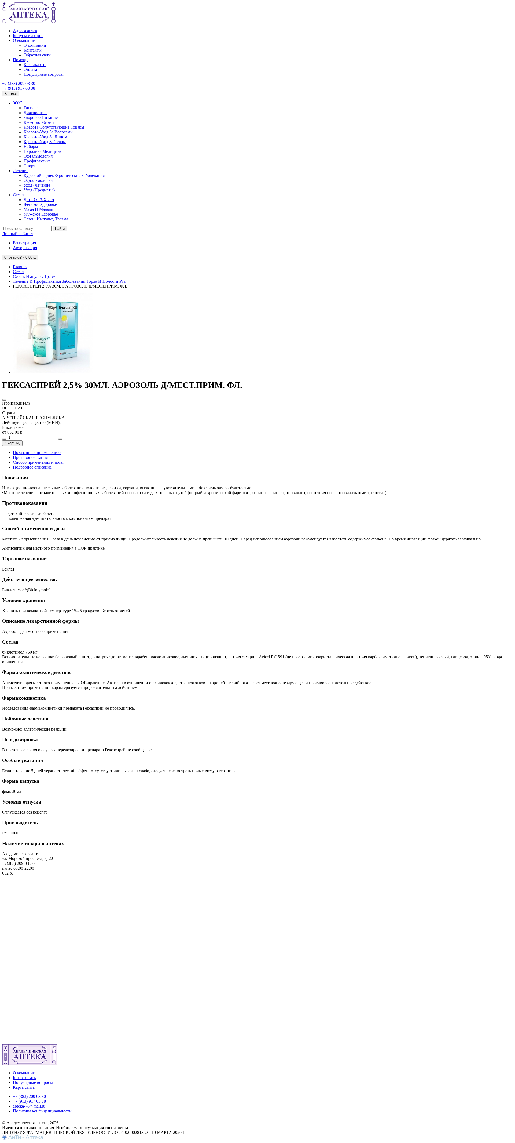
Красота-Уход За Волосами (48, 132)
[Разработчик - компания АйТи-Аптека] (22, 1138)
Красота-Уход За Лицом (45, 137)
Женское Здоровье (40, 204)
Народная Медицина (43, 151)
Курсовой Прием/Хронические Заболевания (64, 175)
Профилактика (37, 161)
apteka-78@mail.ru (29, 1106)
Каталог (10, 94)
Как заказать (35, 64)
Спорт (29, 166)
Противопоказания (30, 457)
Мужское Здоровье (41, 214)
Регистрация (24, 243)
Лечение (20, 170)
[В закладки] (4, 400)
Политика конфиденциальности (42, 1111)
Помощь (20, 59)
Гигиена (31, 108)
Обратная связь (38, 55)
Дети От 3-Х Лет (39, 199)
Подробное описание (32, 467)
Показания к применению (37, 452)
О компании (24, 40)
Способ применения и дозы (38, 462)
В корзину (12, 443)
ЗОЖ (17, 103)
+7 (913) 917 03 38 (18, 88)
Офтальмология (38, 156)
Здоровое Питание (41, 117)
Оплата (30, 69)
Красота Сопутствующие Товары (54, 127)
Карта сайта (24, 1087)
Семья (18, 195)
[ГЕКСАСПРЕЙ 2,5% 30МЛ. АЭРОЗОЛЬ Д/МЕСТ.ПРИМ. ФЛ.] (53, 372)
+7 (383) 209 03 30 (18, 83)
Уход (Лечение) (38, 185)
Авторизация (25, 247)
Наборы (31, 146)
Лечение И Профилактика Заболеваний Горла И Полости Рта (69, 281)
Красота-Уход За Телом (45, 141)
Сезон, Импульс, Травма (46, 219)
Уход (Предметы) (39, 190)
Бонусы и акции (28, 35)
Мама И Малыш (38, 209)
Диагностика (35, 112)
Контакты (33, 50)
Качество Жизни (39, 122)
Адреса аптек (25, 30)
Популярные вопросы (44, 74)
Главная (20, 266)
